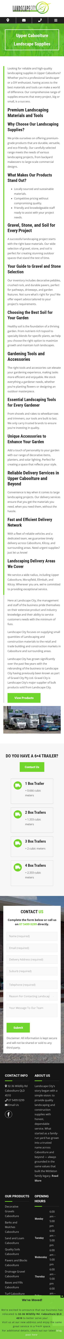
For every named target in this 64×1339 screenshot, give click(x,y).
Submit (18, 1027)
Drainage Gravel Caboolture (15, 1274)
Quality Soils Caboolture (12, 1252)
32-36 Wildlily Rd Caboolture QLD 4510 (16, 1090)
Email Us (13, 1105)
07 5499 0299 (28, 924)
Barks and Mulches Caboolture (12, 1227)
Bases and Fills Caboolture (14, 1285)
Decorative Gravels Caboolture (12, 1211)
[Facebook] (8, 1114)
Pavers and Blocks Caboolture (16, 1263)
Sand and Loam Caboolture (14, 1240)
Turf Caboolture (15, 1293)
